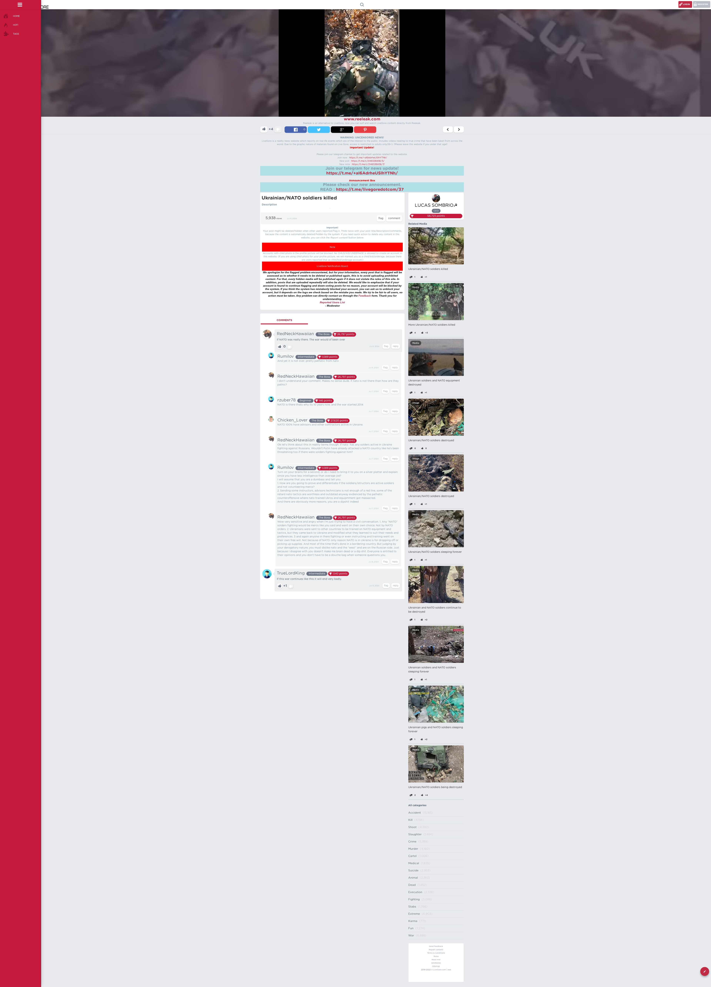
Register (702, 4)
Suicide (413, 870)
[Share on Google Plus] (342, 129)
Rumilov (285, 356)
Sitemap (436, 966)
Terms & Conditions (436, 953)
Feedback (364, 295)
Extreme (414, 914)
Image (415, 403)
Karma (412, 921)
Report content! (436, 950)
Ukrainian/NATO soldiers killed (428, 269)
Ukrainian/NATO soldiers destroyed (431, 440)
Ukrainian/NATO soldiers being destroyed (435, 787)
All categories (417, 805)
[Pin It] (365, 129)
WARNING (436, 963)
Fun (410, 928)
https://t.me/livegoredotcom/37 (370, 189)
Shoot (412, 827)
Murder (413, 849)
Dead (412, 885)
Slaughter (415, 834)
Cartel (412, 856)
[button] (362, 47)
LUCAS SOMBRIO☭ (436, 205)
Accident (414, 812)
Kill (410, 820)
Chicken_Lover (292, 420)
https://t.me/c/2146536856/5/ (367, 161)
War (411, 935)
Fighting (414, 899)
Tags (16, 34)
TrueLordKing (291, 573)
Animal (413, 877)
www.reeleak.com (362, 119)
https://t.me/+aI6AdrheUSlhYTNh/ (368, 158)
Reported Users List (332, 302)
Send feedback (436, 946)
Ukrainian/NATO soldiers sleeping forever (435, 552)
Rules (436, 956)
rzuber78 (286, 400)
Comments (284, 320)
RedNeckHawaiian (295, 334)
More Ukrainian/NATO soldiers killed (431, 325)
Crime (412, 841)
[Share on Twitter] (319, 129)
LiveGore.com (439, 970)
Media (415, 231)
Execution (415, 892)
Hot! (15, 25)
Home (16, 16)
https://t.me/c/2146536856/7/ (368, 164)
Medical (413, 863)
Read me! (436, 960)
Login (686, 4)
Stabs (412, 906)
